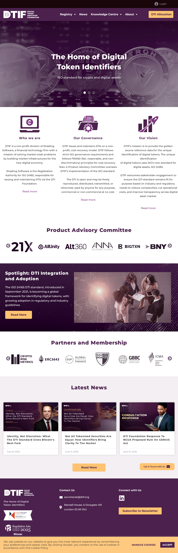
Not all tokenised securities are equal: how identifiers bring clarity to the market (88, 440)
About (129, 14)
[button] (8, 245)
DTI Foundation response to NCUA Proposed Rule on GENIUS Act (146, 440)
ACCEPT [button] (167, 544)
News (83, 14)
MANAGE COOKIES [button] (144, 544)
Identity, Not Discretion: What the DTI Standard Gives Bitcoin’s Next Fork (30, 440)
